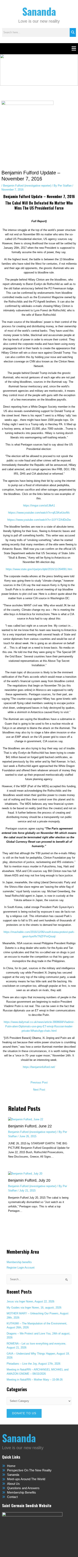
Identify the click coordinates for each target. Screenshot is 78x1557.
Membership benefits (19, 1262)
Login (20, 1267)
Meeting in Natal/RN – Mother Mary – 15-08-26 (35, 1379)
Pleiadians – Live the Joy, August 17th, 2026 (33, 1363)
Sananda (39, 11)
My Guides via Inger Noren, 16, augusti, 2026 (34, 1307)
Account (30, 1267)
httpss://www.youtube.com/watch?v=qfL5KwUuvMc (39, 512)
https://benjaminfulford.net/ (39, 1067)
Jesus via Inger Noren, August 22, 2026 (30, 1301)
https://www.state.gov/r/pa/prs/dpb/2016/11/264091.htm (39, 569)
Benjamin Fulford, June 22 (30, 1126)
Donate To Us (24, 1413)
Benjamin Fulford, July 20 (29, 1180)
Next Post (39, 1089)
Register (12, 1267)
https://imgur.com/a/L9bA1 (39, 505)
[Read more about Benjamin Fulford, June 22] (25, 1119)
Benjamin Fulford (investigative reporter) (27, 185)
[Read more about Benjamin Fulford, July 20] (25, 1173)
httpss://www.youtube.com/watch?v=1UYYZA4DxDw (39, 519)
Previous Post (39, 1082)
